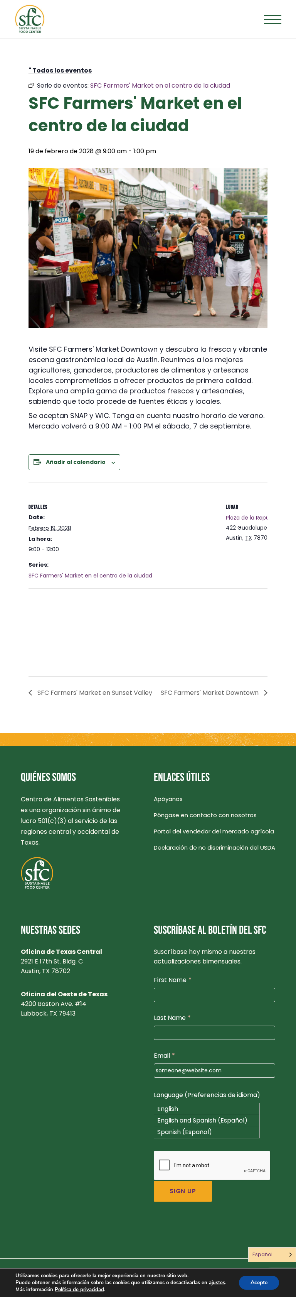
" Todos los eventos (60, 70)
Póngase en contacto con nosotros (205, 815)
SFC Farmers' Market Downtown (210, 692)
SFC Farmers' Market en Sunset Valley (94, 692)
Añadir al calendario (76, 462)
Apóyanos (168, 799)
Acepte (259, 1282)
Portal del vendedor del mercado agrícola (214, 831)
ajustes (217, 1282)
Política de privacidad (79, 1289)
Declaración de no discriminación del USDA (214, 847)
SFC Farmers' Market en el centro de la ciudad (90, 575)
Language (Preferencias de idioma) (207, 1094)
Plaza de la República (254, 518)
